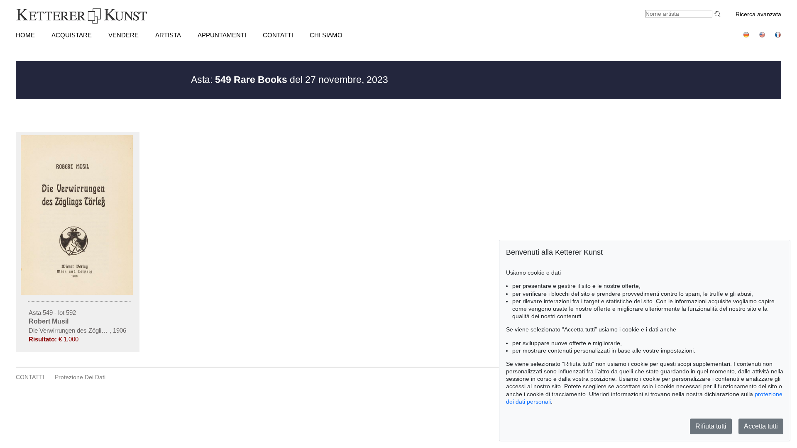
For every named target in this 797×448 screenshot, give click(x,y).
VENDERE (123, 35)
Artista (168, 35)
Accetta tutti (761, 426)
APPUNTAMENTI (222, 35)
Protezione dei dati (80, 377)
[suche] (718, 14)
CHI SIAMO (326, 35)
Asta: (239, 79)
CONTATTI (278, 35)
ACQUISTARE (71, 35)
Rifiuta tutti (710, 426)
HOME (25, 35)
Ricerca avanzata (758, 14)
